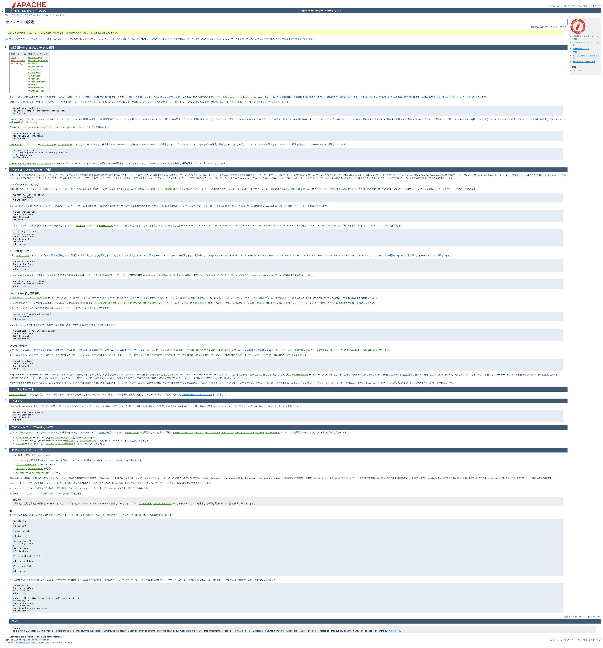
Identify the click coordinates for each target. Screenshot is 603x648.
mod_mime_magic (31, 127)
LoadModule (253, 119)
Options (170, 378)
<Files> (32, 64)
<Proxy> (32, 85)
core (13, 57)
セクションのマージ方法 (584, 61)
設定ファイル (11, 39)
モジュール (554, 6)
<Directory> (35, 57)
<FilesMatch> (35, 67)
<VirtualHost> (36, 91)
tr (565, 27)
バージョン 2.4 (58, 15)
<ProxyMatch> (35, 88)
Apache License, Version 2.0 (29, 642)
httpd (44, 102)
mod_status (152, 275)
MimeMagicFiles (68, 127)
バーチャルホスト (581, 48)
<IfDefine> (34, 70)
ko (561, 27)
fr (551, 27)
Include (432, 478)
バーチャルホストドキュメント (197, 394)
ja (555, 27)
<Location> (34, 79)
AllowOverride (24, 437)
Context (102, 432)
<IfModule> (34, 72)
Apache (8, 15)
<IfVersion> (35, 76)
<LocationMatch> (37, 82)
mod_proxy (16, 64)
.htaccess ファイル (300, 189)
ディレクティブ (568, 6)
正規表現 (55, 255)
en (546, 27)
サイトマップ (595, 6)
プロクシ (577, 52)
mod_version (18, 60)
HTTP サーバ (20, 15)
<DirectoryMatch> (38, 60)
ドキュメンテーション (39, 15)
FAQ (579, 6)
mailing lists (394, 630)
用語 (585, 6)
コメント (577, 70)
